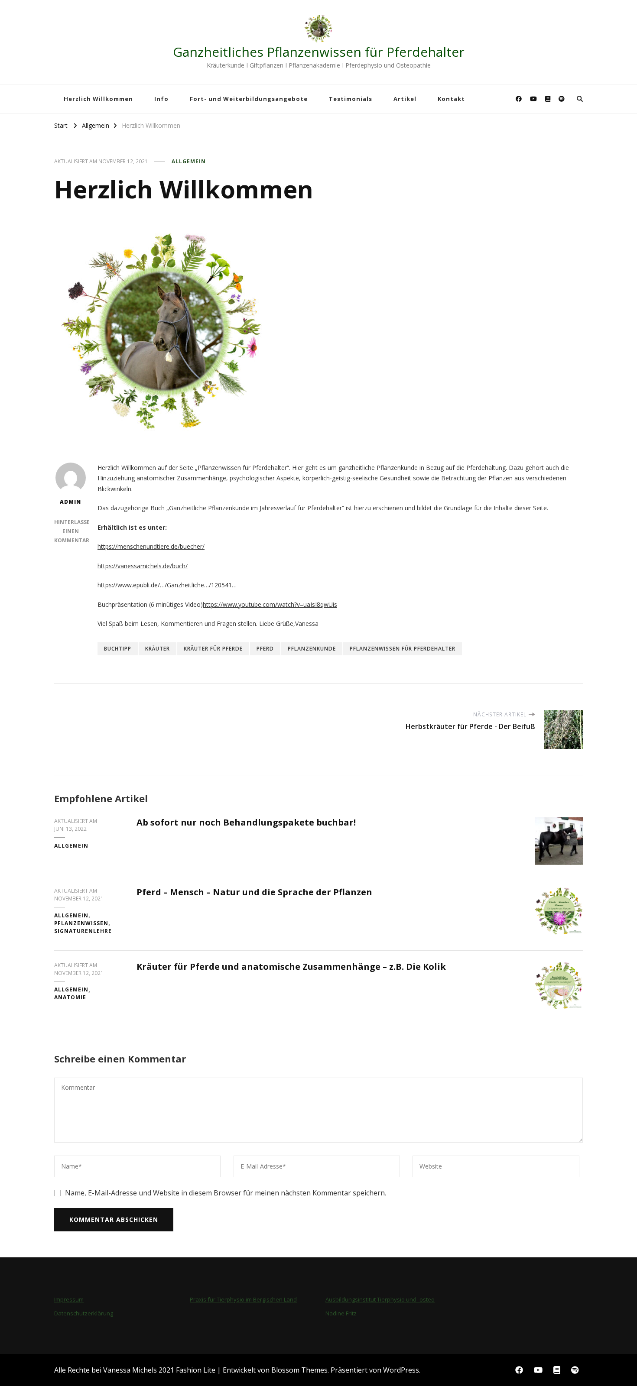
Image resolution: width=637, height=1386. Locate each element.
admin (70, 501)
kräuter (157, 648)
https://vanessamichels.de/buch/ (143, 566)
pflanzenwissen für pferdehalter (402, 648)
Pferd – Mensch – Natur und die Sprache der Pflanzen (254, 892)
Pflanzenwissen (81, 923)
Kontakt (451, 99)
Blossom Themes (299, 1370)
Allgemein (189, 161)
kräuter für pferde (213, 648)
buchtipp (117, 648)
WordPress (401, 1370)
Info (161, 99)
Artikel (404, 99)
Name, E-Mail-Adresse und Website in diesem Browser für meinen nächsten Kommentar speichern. (225, 1193)
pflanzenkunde (312, 648)
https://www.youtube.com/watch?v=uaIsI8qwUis (270, 604)
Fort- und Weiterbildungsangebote (249, 99)
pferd (265, 648)
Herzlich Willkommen (98, 99)
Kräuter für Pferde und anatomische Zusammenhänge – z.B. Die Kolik (291, 966)
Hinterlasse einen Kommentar (72, 531)
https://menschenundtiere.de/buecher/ (151, 546)
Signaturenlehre (83, 931)
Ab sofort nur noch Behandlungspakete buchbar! (246, 822)
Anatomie (70, 997)
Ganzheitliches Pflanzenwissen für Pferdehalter (319, 52)
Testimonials (350, 99)
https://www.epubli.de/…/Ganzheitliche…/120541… (167, 585)
